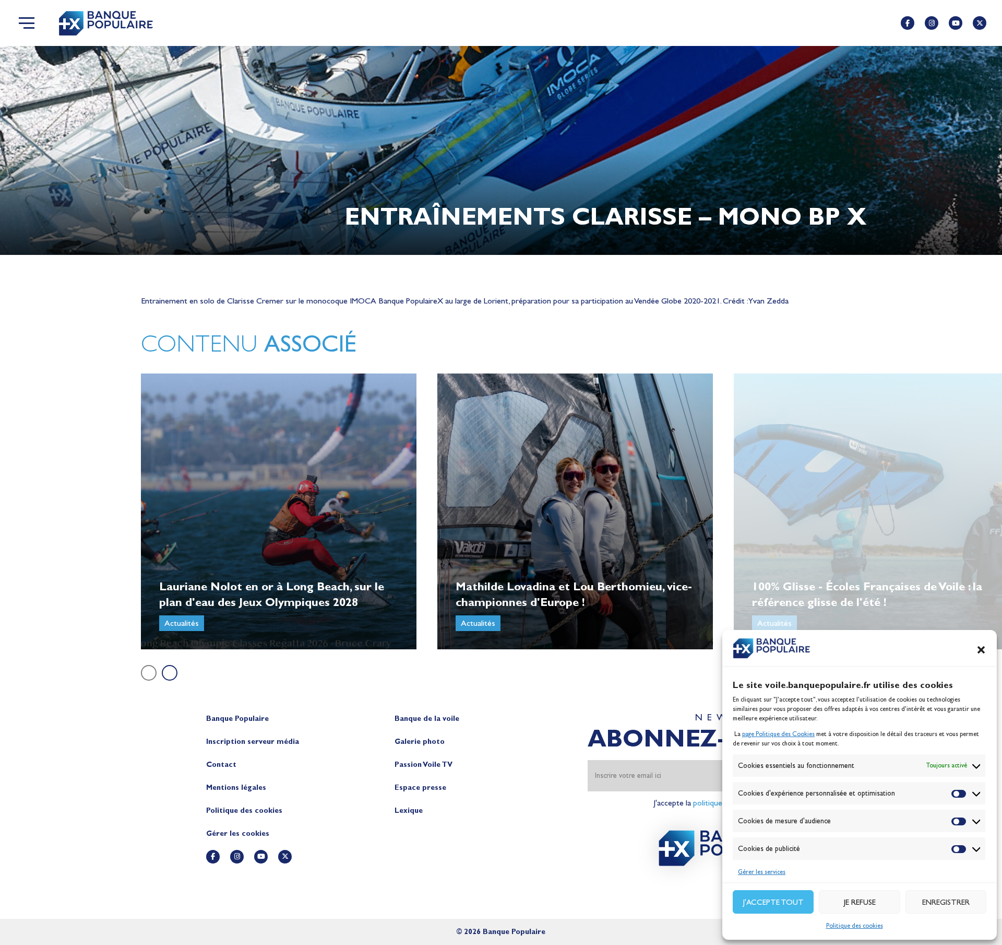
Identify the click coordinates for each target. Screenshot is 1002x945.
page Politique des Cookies (778, 734)
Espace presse (420, 787)
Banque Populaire (237, 718)
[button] (981, 650)
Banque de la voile (427, 718)
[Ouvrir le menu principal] (27, 23)
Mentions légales (236, 787)
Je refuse (860, 902)
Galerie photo (420, 741)
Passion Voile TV (423, 764)
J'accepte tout (773, 902)
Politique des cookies (854, 925)
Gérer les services (761, 872)
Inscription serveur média (252, 741)
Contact (221, 764)
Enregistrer (946, 902)
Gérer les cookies (237, 833)
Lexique (409, 810)
